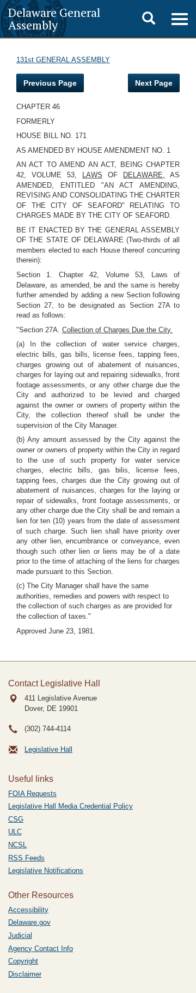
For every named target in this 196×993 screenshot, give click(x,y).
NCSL (17, 845)
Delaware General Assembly (54, 18)
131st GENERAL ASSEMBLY (63, 60)
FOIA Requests (32, 793)
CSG (15, 819)
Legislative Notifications (45, 870)
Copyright (23, 961)
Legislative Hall (48, 749)
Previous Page (50, 83)
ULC (15, 832)
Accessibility (28, 910)
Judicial (20, 935)
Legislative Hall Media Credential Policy (70, 806)
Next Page (154, 83)
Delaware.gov (29, 922)
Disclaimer (24, 974)
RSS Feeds (26, 858)
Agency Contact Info (40, 948)
